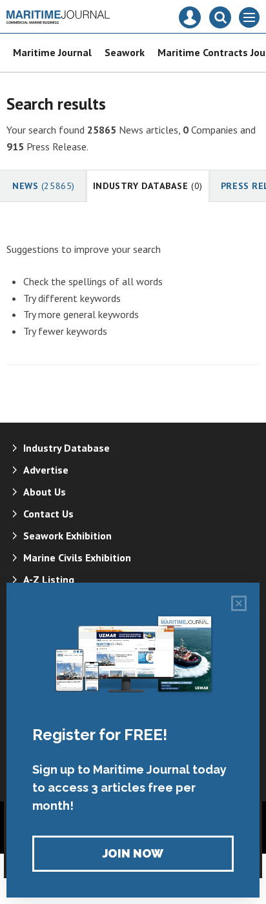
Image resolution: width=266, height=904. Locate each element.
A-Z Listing (48, 579)
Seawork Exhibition (67, 535)
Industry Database (148, 186)
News (43, 186)
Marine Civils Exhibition (77, 557)
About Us (44, 491)
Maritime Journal (52, 52)
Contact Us (48, 513)
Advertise (45, 469)
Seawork (125, 52)
